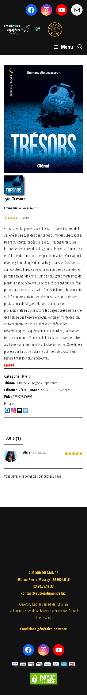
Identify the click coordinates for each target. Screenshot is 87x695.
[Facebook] (7, 410)
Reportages (50, 382)
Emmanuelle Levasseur (20, 208)
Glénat (22, 389)
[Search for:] (78, 46)
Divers (26, 376)
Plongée (35, 382)
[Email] (19, 410)
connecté (30, 476)
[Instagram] (13, 410)
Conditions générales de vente (43, 628)
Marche (22, 382)
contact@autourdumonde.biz (43, 593)
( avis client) (25, 218)
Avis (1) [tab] (13, 438)
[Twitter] (25, 410)
